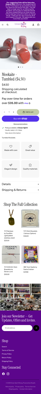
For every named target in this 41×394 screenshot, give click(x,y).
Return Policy (6, 358)
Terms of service (30, 386)
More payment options (20, 124)
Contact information (25, 389)
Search (4, 347)
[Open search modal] (7, 24)
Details (6, 184)
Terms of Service (8, 350)
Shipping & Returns (14, 190)
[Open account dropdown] (33, 24)
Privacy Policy (7, 354)
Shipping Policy (7, 361)
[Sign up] (36, 328)
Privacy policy (19, 386)
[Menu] (2, 24)
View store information (13, 133)
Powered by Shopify (29, 383)
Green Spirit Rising (16, 383)
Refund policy (10, 386)
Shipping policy (13, 389)
